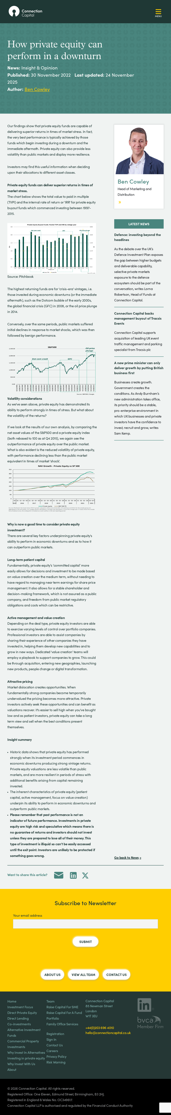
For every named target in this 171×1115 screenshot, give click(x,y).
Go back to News (126, 857)
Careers (52, 1050)
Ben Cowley (37, 89)
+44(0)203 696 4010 (100, 1027)
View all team (83, 974)
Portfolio (52, 1018)
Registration (55, 1033)
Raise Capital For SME (62, 1006)
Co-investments (19, 1023)
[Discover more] (119, 202)
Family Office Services (62, 1023)
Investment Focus (20, 1006)
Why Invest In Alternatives (26, 1052)
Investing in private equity (26, 1058)
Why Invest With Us (21, 1063)
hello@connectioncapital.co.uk (108, 1032)
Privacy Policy (56, 1056)
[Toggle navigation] (158, 11)
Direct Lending (18, 1018)
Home (11, 1001)
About (11, 1069)
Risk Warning (55, 1062)
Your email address (27, 915)
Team (50, 1001)
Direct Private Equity (22, 1012)
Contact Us (116, 974)
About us (52, 974)
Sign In (51, 1039)
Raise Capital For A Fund (64, 1012)
